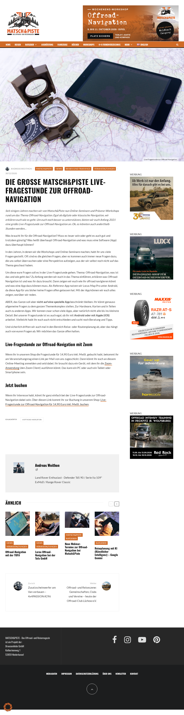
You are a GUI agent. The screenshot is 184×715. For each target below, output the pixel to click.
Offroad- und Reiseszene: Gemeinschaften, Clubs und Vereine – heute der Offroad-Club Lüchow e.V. (81, 592)
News (59, 168)
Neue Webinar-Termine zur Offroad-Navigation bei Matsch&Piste (76, 548)
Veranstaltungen (104, 168)
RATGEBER (29, 44)
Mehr (127, 44)
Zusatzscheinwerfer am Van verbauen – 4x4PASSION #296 (42, 590)
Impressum (66, 673)
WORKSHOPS (88, 44)
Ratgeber (71, 538)
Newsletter (121, 673)
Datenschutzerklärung (87, 673)
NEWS (8, 44)
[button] (8, 707)
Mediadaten (51, 673)
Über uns (107, 673)
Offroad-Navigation (33, 420)
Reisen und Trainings (78, 168)
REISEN (18, 44)
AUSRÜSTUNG (47, 44)
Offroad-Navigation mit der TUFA (15, 553)
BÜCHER (75, 44)
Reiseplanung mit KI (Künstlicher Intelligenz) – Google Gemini (106, 553)
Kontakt (134, 673)
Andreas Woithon (21, 168)
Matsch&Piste (44, 168)
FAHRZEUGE (62, 44)
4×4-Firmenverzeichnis (109, 44)
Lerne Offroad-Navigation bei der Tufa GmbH (45, 555)
